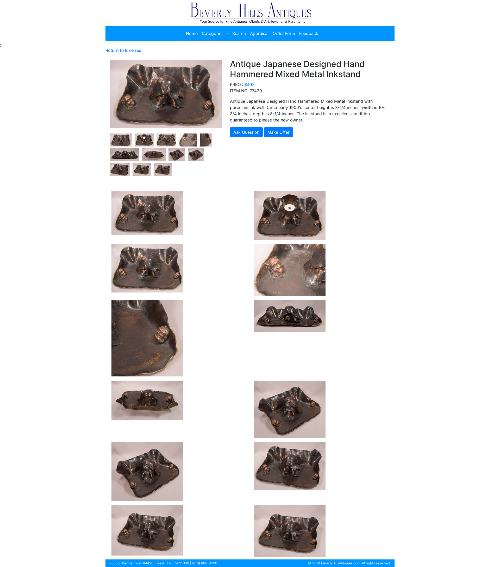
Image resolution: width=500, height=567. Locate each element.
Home (192, 33)
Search (239, 33)
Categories (213, 33)
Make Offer (278, 132)
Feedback (308, 33)
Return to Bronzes (123, 50)
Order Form (284, 33)
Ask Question (246, 132)
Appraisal (259, 33)
